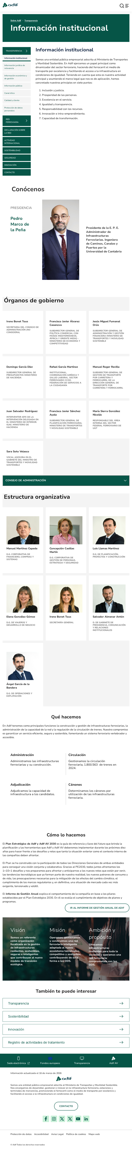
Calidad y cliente (11, 100)
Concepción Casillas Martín (62, 550)
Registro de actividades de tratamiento (36, 1042)
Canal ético (9, 93)
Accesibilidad (41, 1134)
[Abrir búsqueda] (121, 5)
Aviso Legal (57, 1134)
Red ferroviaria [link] (12, 120)
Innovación (10, 165)
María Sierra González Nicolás (106, 413)
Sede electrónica (18, 1063)
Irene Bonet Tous (17, 321)
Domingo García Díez (19, 367)
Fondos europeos (50, 1063)
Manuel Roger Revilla (106, 367)
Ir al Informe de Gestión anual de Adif (97, 907)
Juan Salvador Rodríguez (22, 411)
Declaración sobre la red (14, 131)
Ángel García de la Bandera (17, 685)
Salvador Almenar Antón (108, 617)
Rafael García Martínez (64, 367)
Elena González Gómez (20, 617)
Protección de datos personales (13, 109)
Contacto (9, 172)
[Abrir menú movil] (127, 5)
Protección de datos (21, 1134)
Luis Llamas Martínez (106, 548)
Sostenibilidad (12, 150)
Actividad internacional (12, 142)
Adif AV (113, 1063)
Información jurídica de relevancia (14, 67)
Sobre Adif (15, 20)
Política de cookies (76, 1134)
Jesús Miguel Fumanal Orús (106, 323)
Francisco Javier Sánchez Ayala (65, 413)
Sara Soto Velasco (17, 451)
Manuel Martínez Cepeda (21, 548)
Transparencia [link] (14, 51)
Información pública (13, 85)
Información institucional (15, 58)
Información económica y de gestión (15, 77)
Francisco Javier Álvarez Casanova (65, 323)
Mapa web (94, 1134)
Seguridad (10, 158)
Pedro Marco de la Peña (19, 224)
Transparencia (31, 20)
